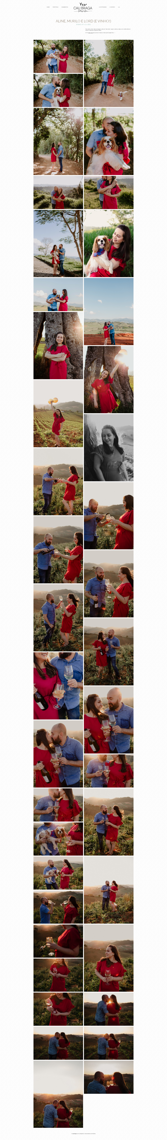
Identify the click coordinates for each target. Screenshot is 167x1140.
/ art (119, 7)
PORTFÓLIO (55, 7)
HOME (48, 7)
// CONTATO (112, 7)
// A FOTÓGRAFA (102, 7)
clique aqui (90, 32)
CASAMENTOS (64, 7)
